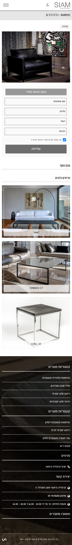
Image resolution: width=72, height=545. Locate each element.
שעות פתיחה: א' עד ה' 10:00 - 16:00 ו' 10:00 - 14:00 (39, 504)
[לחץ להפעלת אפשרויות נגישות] (47, 5)
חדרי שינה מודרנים (60, 386)
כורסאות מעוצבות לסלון (57, 422)
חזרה (65, 26)
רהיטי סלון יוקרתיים (60, 402)
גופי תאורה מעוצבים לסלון (56, 438)
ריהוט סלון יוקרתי (61, 394)
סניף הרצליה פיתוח (56, 467)
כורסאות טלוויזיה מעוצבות (56, 378)
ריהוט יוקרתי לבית (60, 430)
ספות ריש (65, 446)
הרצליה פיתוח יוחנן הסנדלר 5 (50, 488)
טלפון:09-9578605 (57, 496)
